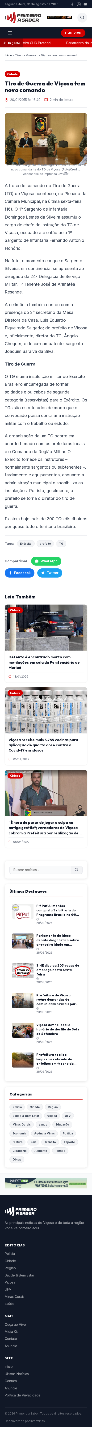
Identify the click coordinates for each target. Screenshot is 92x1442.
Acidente (40, 1151)
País (33, 1142)
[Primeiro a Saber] (23, 17)
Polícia (17, 1107)
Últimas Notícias (17, 1374)
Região (53, 1107)
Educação (62, 1124)
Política (68, 1133)
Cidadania (19, 1151)
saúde (43, 1124)
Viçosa (52, 1116)
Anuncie (11, 1346)
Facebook (22, 573)
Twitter (53, 573)
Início (8, 55)
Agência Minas (44, 1133)
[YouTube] (85, 4)
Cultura (17, 1142)
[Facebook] (72, 4)
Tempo (60, 1151)
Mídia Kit (11, 1332)
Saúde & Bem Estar (26, 1116)
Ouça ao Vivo (15, 1324)
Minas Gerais (22, 1124)
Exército (26, 543)
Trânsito (50, 1142)
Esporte (69, 1142)
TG (61, 543)
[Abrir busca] (82, 18)
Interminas (37, 1421)
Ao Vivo (75, 33)
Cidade (12, 74)
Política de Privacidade (23, 1395)
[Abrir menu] (10, 33)
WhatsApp (49, 561)
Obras (17, 1159)
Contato (11, 1339)
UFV (68, 1116)
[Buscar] (76, 870)
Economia (19, 1133)
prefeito (45, 543)
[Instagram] (79, 4)
